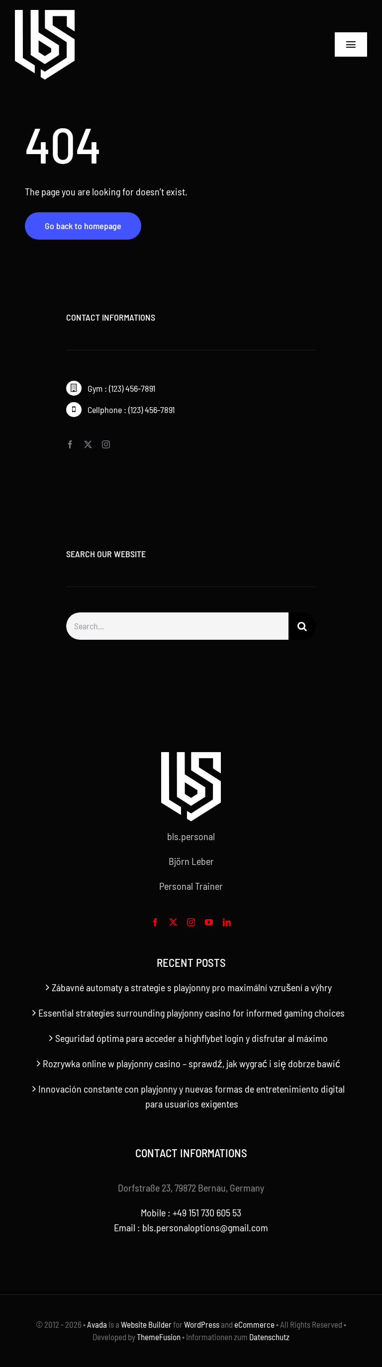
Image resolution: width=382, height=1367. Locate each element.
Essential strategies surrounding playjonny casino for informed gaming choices (191, 1013)
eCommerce (254, 1324)
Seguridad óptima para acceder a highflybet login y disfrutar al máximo (191, 1038)
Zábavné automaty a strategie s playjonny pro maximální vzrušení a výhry (192, 987)
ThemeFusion (159, 1337)
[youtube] (209, 922)
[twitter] (88, 444)
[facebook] (70, 444)
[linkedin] (227, 922)
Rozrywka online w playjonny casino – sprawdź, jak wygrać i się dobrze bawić (191, 1063)
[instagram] (106, 444)
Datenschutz (269, 1337)
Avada (97, 1324)
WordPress (201, 1324)
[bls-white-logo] (45, 15)
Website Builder (146, 1324)
